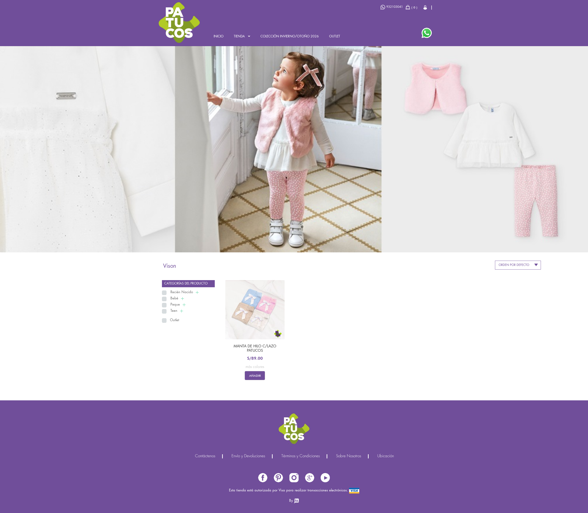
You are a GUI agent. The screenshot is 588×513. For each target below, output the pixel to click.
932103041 (394, 6)
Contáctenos (205, 456)
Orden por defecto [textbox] (514, 265)
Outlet (334, 36)
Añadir (255, 375)
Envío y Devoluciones (248, 456)
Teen (173, 311)
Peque (175, 305)
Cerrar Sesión (425, 7)
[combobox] (518, 265)
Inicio (218, 36)
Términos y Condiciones (300, 456)
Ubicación (385, 456)
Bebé (174, 298)
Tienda (239, 36)
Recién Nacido (181, 292)
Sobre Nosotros (348, 456)
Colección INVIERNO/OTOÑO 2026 (289, 36)
